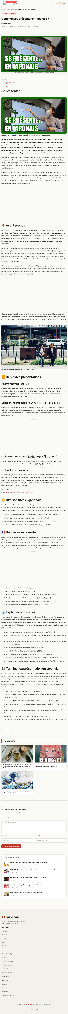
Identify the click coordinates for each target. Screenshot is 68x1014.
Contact (4, 984)
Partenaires (5, 988)
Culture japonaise (11, 9)
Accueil (3, 9)
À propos (5, 980)
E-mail (37, 836)
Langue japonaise (9, 83)
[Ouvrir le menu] (64, 2)
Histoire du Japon (7, 965)
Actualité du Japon (8, 954)
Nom (3, 836)
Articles (4, 935)
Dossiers (5, 946)
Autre (4, 957)
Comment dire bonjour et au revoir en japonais (17, 492)
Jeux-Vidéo (5, 969)
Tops (3, 942)
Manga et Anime (7, 972)
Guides (4, 938)
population (51, 160)
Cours (6, 86)
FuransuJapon (30, 1004)
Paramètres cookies (8, 995)
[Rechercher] (55, 2)
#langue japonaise (7, 730)
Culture (6, 79)
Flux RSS (5, 991)
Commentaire (6, 818)
